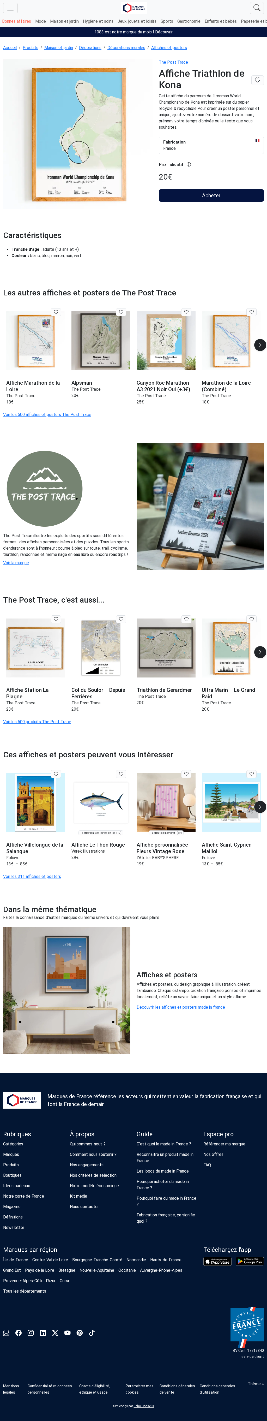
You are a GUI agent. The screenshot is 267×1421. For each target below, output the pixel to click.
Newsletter (13, 1227)
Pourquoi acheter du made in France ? (163, 1184)
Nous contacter (84, 1206)
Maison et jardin (64, 21)
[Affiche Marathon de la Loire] (35, 341)
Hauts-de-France (165, 1259)
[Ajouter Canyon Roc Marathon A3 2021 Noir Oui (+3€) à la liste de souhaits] (186, 312)
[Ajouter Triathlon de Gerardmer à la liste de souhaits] (186, 619)
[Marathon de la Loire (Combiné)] (231, 341)
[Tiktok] (92, 1333)
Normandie (136, 1259)
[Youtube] (67, 1333)
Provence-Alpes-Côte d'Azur (29, 1280)
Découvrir (164, 31)
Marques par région (30, 1249)
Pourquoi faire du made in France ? (166, 1201)
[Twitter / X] (55, 1333)
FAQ (207, 1164)
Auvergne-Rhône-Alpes (161, 1270)
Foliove (13, 857)
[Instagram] (31, 1333)
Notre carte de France (23, 1196)
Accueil (10, 47)
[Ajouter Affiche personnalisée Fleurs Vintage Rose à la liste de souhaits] (186, 774)
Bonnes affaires (16, 21)
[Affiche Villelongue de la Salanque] (35, 803)
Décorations (90, 47)
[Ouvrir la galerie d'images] (78, 134)
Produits (30, 47)
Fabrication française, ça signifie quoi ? (166, 1218)
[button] (260, 345)
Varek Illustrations (88, 851)
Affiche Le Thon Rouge (98, 845)
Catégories (13, 1143)
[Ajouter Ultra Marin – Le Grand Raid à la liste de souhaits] (251, 619)
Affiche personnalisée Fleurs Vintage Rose (162, 848)
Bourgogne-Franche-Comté (97, 1259)
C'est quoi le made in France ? (164, 1143)
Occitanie (127, 1270)
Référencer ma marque (224, 1143)
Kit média (78, 1196)
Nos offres (213, 1154)
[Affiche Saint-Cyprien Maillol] (231, 803)
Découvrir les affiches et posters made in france (181, 1007)
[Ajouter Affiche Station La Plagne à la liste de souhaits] (56, 619)
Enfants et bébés (221, 21)
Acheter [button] (211, 195)
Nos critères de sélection (93, 1175)
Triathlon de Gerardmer (164, 690)
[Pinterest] (80, 1333)
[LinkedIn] (43, 1333)
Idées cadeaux (16, 1185)
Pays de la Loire (39, 1270)
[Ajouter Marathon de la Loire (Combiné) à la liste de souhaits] (251, 312)
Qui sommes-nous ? (88, 1143)
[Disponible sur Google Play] (250, 1261)
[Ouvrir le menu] (10, 8)
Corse (65, 1280)
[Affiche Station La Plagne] (35, 648)
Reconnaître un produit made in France (165, 1157)
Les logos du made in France (163, 1171)
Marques (11, 1154)
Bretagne (66, 1270)
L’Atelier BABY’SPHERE (158, 857)
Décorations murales (126, 47)
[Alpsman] (100, 341)
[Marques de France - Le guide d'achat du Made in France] (134, 8)
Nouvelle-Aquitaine (97, 1270)
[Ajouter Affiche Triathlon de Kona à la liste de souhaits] (257, 80)
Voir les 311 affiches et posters (32, 876)
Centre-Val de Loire (50, 1259)
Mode (40, 21)
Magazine (12, 1206)
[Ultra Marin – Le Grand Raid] (231, 648)
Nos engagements (87, 1164)
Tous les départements (24, 1291)
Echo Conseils (144, 1406)
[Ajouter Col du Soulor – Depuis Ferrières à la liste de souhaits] (121, 619)
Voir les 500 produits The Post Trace (37, 721)
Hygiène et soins (98, 21)
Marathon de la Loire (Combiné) (226, 386)
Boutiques (12, 1175)
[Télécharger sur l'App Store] (217, 1261)
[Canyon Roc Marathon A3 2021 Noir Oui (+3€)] (166, 341)
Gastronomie (189, 21)
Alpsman (81, 383)
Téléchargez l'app (227, 1249)
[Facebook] (18, 1333)
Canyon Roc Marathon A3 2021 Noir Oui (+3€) (163, 386)
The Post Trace (173, 62)
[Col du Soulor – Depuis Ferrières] (100, 648)
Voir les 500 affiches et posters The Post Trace (47, 414)
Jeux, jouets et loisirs (137, 21)
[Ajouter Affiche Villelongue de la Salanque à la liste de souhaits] (56, 774)
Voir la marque (16, 562)
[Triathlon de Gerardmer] (166, 648)
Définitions (13, 1217)
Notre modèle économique (94, 1185)
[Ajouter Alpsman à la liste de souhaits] (121, 312)
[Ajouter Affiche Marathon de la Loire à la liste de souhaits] (56, 312)
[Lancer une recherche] (257, 8)
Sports (167, 21)
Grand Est (12, 1270)
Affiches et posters (169, 47)
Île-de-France (15, 1259)
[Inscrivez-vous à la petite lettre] (6, 1333)
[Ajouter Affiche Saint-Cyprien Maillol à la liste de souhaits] (251, 774)
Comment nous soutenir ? (93, 1154)
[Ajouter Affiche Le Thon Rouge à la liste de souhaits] (121, 774)
